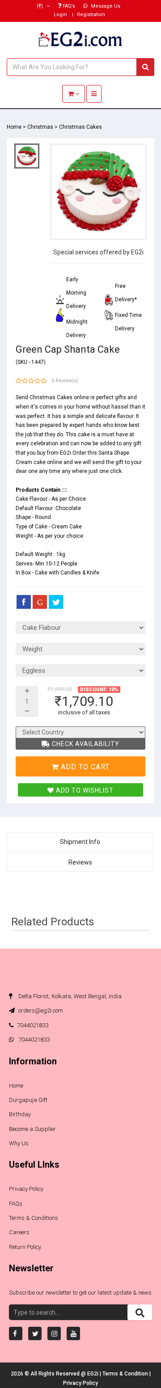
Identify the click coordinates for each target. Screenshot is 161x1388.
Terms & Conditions (33, 1218)
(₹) (40, 6)
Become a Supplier (32, 1129)
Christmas (40, 127)
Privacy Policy (26, 1188)
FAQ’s (68, 6)
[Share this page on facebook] (24, 602)
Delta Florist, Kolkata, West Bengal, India (69, 996)
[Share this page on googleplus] (40, 602)
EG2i (93, 1374)
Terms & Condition (125, 1374)
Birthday (20, 1114)
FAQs (15, 1203)
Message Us (104, 6)
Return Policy (25, 1247)
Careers (19, 1232)
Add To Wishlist (84, 790)
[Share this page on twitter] (56, 602)
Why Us (19, 1143)
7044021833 (32, 1025)
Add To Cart (84, 767)
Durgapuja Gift (28, 1100)
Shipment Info (80, 841)
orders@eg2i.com (40, 1010)
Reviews (80, 862)
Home (14, 127)
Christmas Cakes (80, 127)
